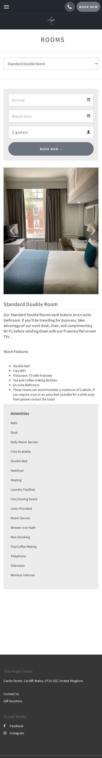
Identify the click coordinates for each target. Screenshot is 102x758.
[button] (11, 231)
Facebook (16, 726)
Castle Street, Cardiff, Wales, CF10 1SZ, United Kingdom (43, 681)
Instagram (17, 733)
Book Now (49, 149)
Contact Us (11, 694)
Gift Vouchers (13, 701)
